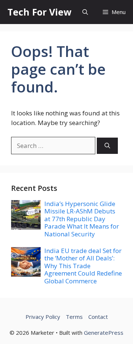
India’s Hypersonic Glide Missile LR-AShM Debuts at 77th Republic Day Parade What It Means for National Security (81, 218)
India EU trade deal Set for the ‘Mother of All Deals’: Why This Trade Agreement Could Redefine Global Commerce (83, 265)
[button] (85, 12)
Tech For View (39, 12)
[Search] (107, 146)
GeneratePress (103, 332)
